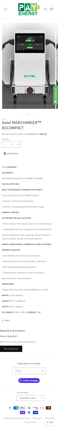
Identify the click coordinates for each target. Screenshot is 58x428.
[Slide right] (35, 114)
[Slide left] (23, 114)
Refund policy (37, 418)
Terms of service (30, 422)
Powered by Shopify (23, 418)
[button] (5, 9)
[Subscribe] (42, 371)
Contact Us (55, 94)
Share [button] (7, 320)
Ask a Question (11, 348)
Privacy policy (50, 418)
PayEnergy (12, 418)
